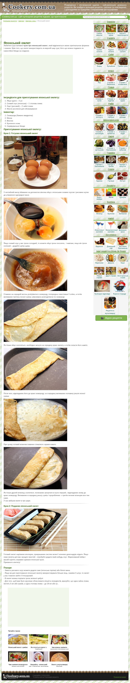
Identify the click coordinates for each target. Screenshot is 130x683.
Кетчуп (122, 181)
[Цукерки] (123, 195)
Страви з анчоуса (99, 116)
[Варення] (99, 245)
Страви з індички (111, 100)
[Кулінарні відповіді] (102, 291)
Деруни (111, 263)
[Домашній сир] (111, 245)
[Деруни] (111, 261)
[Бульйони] (111, 64)
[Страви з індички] (111, 97)
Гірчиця (111, 181)
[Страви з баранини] (111, 81)
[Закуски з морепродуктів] (123, 31)
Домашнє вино (123, 231)
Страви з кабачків (122, 149)
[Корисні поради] (119, 291)
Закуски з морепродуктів (123, 34)
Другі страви (111, 276)
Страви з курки (122, 100)
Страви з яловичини (122, 83)
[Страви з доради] (123, 113)
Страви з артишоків (99, 149)
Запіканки (123, 214)
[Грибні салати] (99, 48)
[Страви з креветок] (111, 130)
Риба (111, 103)
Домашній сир (111, 247)
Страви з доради (122, 116)
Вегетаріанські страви (123, 277)
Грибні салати (99, 50)
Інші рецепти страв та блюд (111, 251)
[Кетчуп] (123, 179)
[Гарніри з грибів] (111, 163)
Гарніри (111, 153)
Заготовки (111, 235)
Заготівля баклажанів (122, 247)
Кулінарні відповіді (102, 294)
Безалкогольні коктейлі (112, 231)
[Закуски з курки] (111, 31)
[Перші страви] (99, 274)
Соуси (111, 169)
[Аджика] (99, 179)
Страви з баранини (111, 83)
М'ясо (111, 71)
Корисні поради (119, 294)
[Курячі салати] (111, 48)
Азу (99, 82)
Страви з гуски (99, 100)
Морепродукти (111, 120)
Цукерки (122, 197)
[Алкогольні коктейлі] (99, 228)
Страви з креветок (111, 132)
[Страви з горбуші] (111, 113)
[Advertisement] (47, 31)
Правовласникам (120, 677)
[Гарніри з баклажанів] (99, 163)
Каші (123, 263)
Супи (111, 54)
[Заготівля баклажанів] (123, 245)
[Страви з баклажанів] (111, 146)
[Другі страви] (111, 274)
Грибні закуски (99, 34)
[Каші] (123, 261)
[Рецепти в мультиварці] (110, 308)
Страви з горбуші (111, 116)
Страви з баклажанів (111, 149)
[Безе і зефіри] (99, 195)
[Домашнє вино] (123, 228)
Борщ (99, 66)
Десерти (111, 185)
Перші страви (99, 277)
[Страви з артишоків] (99, 146)
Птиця (111, 87)
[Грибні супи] (123, 64)
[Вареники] (99, 261)
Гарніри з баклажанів (99, 165)
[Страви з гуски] (99, 97)
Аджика (99, 181)
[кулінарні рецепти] (31, 12)
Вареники (99, 263)
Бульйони (111, 66)
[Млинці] (99, 212)
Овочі (111, 136)
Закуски (111, 21)
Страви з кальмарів (99, 132)
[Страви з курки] (123, 97)
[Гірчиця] (111, 179)
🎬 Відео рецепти (111, 318)
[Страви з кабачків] (123, 146)
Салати (111, 38)
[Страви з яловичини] (123, 81)
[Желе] (111, 195)
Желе (111, 197)
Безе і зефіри (99, 198)
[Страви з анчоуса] (99, 113)
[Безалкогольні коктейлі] (111, 228)
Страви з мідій (122, 132)
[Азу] (99, 81)
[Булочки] (111, 212)
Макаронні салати (122, 50)
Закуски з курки (111, 34)
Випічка (111, 202)
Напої (111, 218)
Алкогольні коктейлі (99, 231)
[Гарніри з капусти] (123, 163)
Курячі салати (111, 50)
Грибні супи (122, 66)
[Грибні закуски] (99, 31)
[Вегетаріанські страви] (123, 274)
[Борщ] (99, 64)
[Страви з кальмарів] (99, 130)
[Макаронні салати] (123, 48)
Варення (99, 246)
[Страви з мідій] (123, 130)
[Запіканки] (123, 212)
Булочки (111, 214)
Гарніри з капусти (122, 165)
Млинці (99, 214)
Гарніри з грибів (111, 165)
